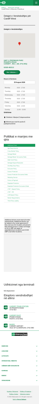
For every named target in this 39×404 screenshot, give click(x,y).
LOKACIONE (5, 351)
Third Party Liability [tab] (13, 201)
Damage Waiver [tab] (12, 154)
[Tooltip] (7, 119)
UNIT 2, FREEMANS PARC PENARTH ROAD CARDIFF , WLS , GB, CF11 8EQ (15, 62)
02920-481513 (9, 67)
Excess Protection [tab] (13, 172)
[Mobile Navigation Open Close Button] (36, 3)
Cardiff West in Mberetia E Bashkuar (13, 9)
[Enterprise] (3, 3)
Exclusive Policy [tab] (12, 169)
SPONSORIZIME (6, 380)
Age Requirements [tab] (13, 148)
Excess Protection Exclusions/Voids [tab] (18, 174)
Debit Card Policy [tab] (12, 160)
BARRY (12, 324)
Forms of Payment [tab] (13, 180)
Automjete (5, 356)
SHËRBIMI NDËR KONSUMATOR (10, 366)
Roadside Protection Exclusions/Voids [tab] (18, 186)
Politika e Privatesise (25, 391)
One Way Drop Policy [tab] (13, 166)
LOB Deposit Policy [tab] (13, 195)
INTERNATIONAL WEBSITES (9, 361)
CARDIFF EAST (15, 315)
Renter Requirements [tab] (14, 198)
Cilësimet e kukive (25, 394)
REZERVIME (5, 346)
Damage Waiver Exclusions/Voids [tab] (17, 157)
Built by (19, 399)
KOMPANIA (5, 371)
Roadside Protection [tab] (13, 183)
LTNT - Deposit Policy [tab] (14, 189)
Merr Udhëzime (12, 72)
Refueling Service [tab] (12, 177)
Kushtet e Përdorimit (12, 391)
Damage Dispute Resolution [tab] (15, 163)
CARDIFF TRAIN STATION (18, 306)
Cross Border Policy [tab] (13, 151)
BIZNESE (4, 375)
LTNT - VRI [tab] (11, 192)
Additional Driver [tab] (12, 145)
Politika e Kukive (13, 394)
